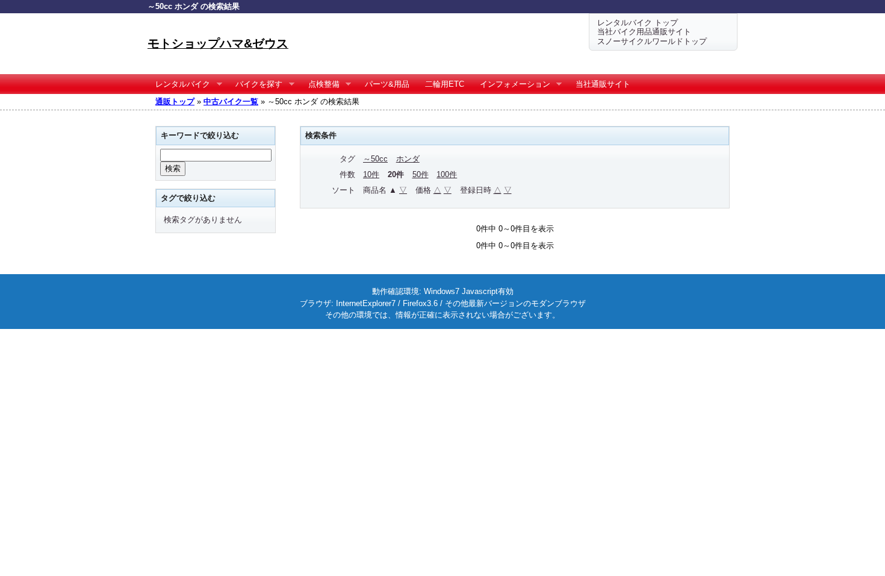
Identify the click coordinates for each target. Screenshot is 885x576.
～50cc (375, 158)
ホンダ (408, 158)
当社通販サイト (603, 84)
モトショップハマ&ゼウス (218, 43)
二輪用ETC (444, 84)
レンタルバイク (179, 84)
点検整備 (320, 84)
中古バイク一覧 (230, 101)
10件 (371, 174)
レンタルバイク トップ (637, 22)
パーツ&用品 (387, 84)
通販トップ (174, 101)
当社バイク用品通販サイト (644, 31)
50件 (420, 174)
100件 (446, 174)
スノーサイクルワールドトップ (652, 41)
